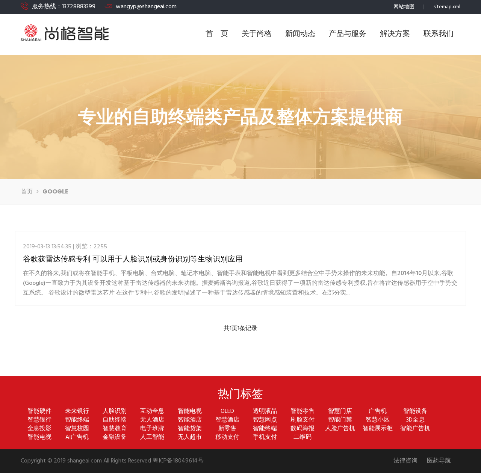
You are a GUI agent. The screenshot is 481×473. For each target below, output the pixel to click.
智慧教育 (115, 429)
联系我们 (439, 34)
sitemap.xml (447, 7)
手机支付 (265, 437)
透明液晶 (265, 411)
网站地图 (403, 7)
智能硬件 (39, 411)
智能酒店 (190, 420)
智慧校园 (77, 429)
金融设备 (115, 437)
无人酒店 (152, 420)
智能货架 (190, 429)
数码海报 (302, 429)
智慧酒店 (227, 420)
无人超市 (190, 437)
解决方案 (395, 34)
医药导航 (439, 461)
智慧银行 (39, 420)
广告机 (378, 411)
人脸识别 (115, 411)
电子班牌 (152, 429)
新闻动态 (300, 34)
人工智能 (152, 437)
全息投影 (39, 429)
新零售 (227, 429)
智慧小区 (378, 420)
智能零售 (302, 411)
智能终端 (77, 420)
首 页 (217, 34)
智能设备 (415, 411)
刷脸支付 (302, 420)
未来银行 (77, 411)
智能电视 (190, 411)
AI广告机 (77, 437)
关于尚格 (257, 34)
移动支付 (227, 437)
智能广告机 (415, 429)
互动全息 (152, 411)
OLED (227, 411)
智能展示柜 (378, 429)
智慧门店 (340, 411)
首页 (27, 192)
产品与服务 (347, 34)
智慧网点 (265, 420)
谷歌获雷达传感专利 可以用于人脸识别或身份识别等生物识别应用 (133, 259)
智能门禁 (340, 420)
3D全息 (415, 420)
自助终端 (115, 420)
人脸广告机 (340, 429)
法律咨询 (405, 461)
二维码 (302, 437)
